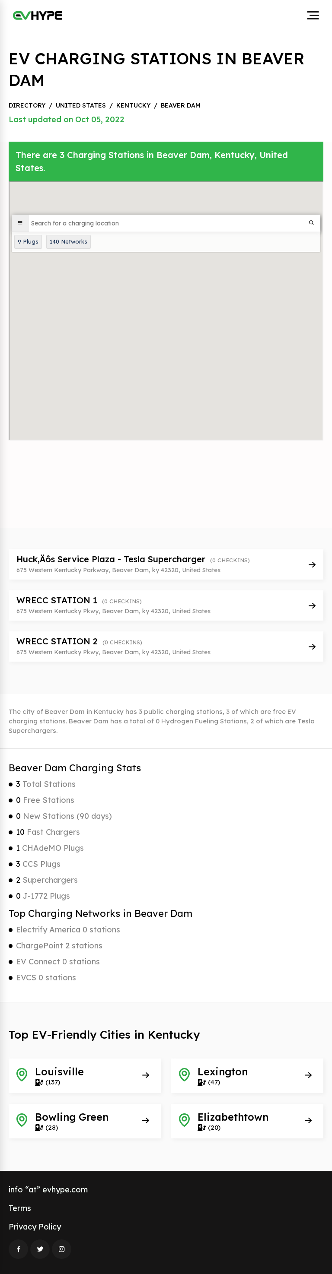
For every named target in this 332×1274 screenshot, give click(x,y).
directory (27, 105)
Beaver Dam (181, 105)
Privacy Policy (35, 1227)
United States (81, 105)
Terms (20, 1208)
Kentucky (133, 105)
